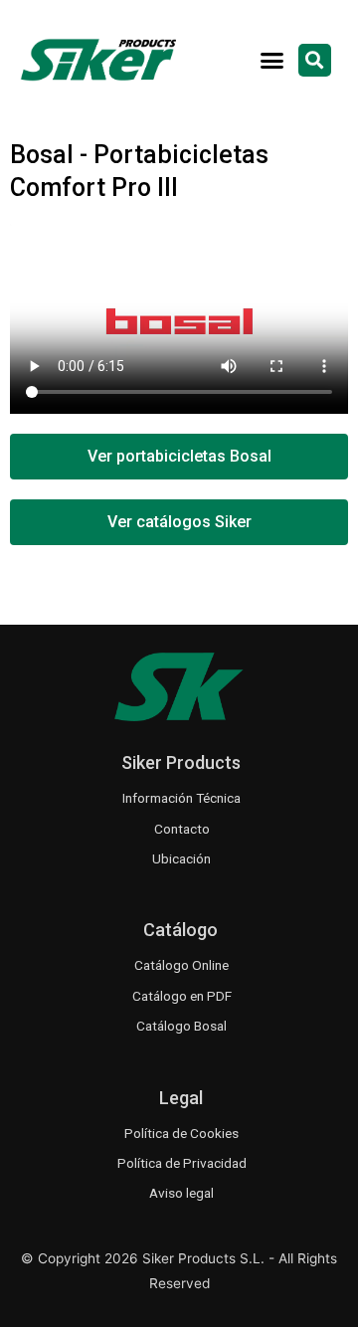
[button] (272, 60)
